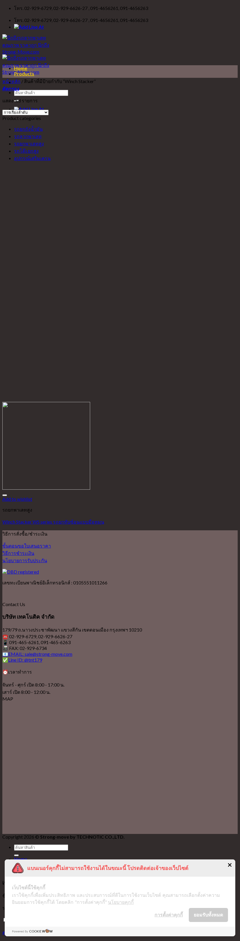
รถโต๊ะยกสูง (26, 151)
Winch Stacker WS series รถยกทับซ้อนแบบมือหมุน (53, 521)
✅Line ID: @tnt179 (22, 660)
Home (20, 68)
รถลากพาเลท (28, 136)
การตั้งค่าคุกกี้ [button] (169, 915)
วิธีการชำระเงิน (18, 553)
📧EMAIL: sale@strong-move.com (37, 654)
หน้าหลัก (11, 81)
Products (24, 73)
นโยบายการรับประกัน (24, 560)
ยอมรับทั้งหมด (208, 915)
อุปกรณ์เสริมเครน (32, 158)
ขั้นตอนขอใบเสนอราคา (26, 545)
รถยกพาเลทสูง (29, 143)
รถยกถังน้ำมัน (28, 129)
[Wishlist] (4, 495)
